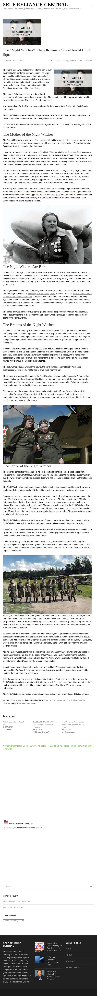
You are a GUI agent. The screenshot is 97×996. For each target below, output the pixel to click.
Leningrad (55, 195)
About (69, 955)
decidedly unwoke (71, 140)
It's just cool (59, 60)
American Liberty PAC (13, 908)
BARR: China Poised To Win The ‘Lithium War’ (71, 746)
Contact (70, 961)
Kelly (8, 60)
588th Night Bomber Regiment (41, 294)
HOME (68, 949)
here (21, 703)
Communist (40, 140)
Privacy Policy (73, 967)
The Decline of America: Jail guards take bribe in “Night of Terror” (73, 724)
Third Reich (34, 88)
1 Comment (87, 60)
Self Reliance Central (35, 4)
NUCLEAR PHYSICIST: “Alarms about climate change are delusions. (44, 724)
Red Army (18, 155)
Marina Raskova (68, 152)
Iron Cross (51, 118)
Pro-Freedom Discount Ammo (17, 902)
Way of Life (71, 60)
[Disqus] (47, 785)
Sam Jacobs (18, 700)
